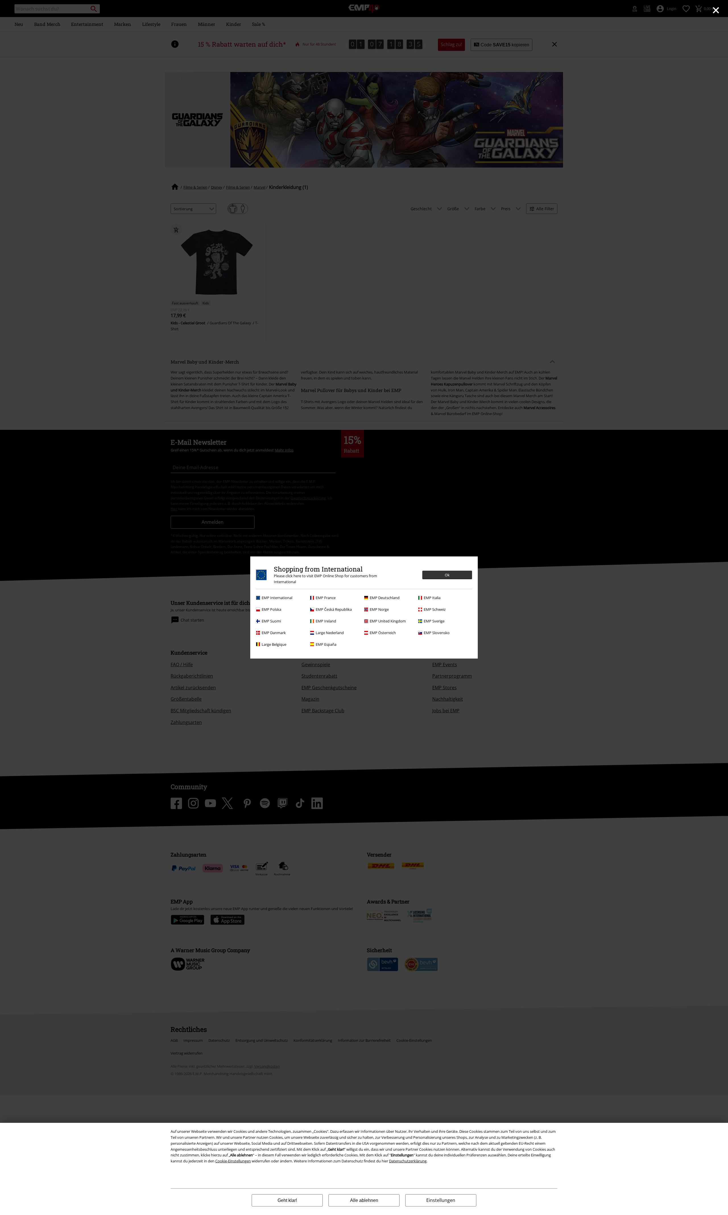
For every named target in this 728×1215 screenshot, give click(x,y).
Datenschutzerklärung (408, 1161)
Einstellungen (440, 1200)
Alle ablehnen (364, 1200)
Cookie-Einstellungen (233, 1161)
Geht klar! (287, 1200)
